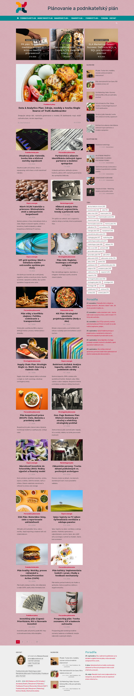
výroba (91, 293)
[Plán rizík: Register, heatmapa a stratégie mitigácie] (67, 244)
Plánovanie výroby (66, 310)
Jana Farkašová (25, 123)
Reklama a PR (33, 681)
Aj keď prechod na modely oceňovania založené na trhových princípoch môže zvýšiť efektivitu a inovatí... (99, 667)
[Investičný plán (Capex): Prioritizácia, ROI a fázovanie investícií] (32, 602)
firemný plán (110, 224)
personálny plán (94, 255)
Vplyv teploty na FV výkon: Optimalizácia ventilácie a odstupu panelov (67, 519)
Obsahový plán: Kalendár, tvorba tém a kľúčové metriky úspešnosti (32, 158)
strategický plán (94, 282)
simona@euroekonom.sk (35, 658)
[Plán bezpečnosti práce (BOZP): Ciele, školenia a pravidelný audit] (32, 399)
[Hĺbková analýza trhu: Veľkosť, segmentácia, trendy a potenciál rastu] (67, 190)
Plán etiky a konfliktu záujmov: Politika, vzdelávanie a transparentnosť (32, 317)
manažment (107, 231)
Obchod (29, 691)
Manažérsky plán (61, 18)
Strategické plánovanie (66, 257)
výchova (105, 289)
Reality (25, 684)
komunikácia (104, 227)
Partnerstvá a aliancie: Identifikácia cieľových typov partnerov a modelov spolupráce (67, 159)
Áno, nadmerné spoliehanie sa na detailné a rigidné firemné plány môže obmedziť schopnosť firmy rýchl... (101, 658)
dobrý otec (93, 213)
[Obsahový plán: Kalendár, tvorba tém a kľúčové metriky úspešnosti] (32, 139)
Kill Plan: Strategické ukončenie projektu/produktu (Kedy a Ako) (67, 317)
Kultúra (18, 691)
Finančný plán (76, 18)
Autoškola (19, 684)
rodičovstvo (93, 272)
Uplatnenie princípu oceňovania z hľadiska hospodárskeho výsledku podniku (106, 169)
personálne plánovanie (96, 251)
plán (106, 255)
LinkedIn (30, 666)
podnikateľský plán (107, 265)
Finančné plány (36, 673)
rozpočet (105, 272)
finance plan (105, 213)
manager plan (93, 231)
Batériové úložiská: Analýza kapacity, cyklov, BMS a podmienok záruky (67, 367)
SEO (27, 681)
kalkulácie (92, 227)
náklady (109, 244)
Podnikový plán (92, 18)
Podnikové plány (67, 43)
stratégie (92, 286)
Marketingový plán (45, 18)
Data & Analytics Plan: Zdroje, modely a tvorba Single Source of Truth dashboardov (106, 106)
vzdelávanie (93, 289)
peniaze (104, 248)
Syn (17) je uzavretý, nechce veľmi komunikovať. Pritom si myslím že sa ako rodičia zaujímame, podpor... (101, 324)
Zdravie (40, 686)
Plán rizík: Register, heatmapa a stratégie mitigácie (67, 262)
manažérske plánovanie (96, 234)
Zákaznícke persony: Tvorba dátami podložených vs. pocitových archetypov (66, 469)
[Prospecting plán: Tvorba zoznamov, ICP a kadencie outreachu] (67, 602)
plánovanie (93, 258)
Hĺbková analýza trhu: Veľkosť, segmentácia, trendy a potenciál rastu (66, 209)
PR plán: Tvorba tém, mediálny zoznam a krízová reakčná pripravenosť (105, 73)
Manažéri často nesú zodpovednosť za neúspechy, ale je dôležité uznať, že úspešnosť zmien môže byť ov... (100, 677)
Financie (26, 686)
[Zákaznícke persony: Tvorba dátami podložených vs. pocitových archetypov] (67, 450)
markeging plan (94, 237)
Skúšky (23, 691)
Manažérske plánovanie (23, 673)
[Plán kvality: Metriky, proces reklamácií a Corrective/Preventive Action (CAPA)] (32, 554)
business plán (93, 210)
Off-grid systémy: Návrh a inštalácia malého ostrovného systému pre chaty (32, 264)
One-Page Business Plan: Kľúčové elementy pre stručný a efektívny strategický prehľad (67, 419)
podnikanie (93, 265)
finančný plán (93, 220)
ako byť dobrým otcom (96, 206)
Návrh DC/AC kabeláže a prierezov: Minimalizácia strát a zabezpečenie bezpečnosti (32, 210)
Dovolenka (36, 691)
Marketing (40, 688)
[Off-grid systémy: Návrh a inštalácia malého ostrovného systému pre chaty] (32, 244)
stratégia (108, 282)
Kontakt (113, 18)
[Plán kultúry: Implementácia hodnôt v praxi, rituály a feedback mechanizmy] (67, 554)
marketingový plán (95, 244)
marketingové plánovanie (97, 241)
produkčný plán (104, 268)
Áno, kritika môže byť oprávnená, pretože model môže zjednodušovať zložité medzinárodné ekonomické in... (102, 351)
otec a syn (92, 248)
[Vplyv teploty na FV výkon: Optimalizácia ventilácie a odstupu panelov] (67, 501)
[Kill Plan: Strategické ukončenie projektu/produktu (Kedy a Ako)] (67, 297)
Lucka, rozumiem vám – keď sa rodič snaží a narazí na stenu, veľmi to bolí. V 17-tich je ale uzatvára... (102, 315)
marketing (107, 237)
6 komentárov (110, 147)
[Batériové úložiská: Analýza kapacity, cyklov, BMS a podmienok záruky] (67, 348)
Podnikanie (19, 686)
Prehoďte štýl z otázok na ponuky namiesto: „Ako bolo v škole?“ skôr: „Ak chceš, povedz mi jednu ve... (101, 305)
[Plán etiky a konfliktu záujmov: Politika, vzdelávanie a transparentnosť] (32, 297)
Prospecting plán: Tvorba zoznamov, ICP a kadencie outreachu (67, 621)
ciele (105, 210)
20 (37, 642)
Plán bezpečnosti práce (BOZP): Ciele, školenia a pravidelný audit (32, 418)
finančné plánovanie (106, 217)
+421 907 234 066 (34, 661)
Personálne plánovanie (67, 152)
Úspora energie (31, 203)
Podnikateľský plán (28, 18)
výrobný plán (103, 293)
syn (101, 286)
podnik (101, 262)
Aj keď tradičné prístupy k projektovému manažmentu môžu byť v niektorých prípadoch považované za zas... (100, 333)
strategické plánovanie (96, 279)
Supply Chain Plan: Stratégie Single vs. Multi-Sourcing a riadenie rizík (32, 367)
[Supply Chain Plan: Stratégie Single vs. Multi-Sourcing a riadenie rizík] (32, 348)
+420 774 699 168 (34, 663)
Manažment (32, 684)
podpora (92, 268)
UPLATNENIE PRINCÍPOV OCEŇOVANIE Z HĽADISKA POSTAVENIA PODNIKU (103, 158)
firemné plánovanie (95, 224)
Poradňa (104, 18)
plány (91, 262)
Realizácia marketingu (103, 145)
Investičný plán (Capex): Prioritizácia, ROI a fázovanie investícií (32, 621)
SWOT (45, 686)
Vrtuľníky (41, 681)
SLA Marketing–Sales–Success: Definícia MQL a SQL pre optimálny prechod (106, 95)
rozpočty (92, 275)
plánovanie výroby (108, 258)
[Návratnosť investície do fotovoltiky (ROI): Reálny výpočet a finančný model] (32, 450)
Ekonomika (33, 686)
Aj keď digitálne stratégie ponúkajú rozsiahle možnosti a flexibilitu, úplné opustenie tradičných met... (101, 342)
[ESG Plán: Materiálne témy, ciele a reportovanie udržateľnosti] (32, 501)
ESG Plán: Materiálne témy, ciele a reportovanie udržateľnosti (32, 519)
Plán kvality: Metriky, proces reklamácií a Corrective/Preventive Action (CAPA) (32, 574)
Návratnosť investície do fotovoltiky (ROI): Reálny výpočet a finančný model (32, 469)
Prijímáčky (40, 684)
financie (92, 217)
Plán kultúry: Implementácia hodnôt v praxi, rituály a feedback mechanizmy (66, 573)
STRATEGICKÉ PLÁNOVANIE (104, 178)
